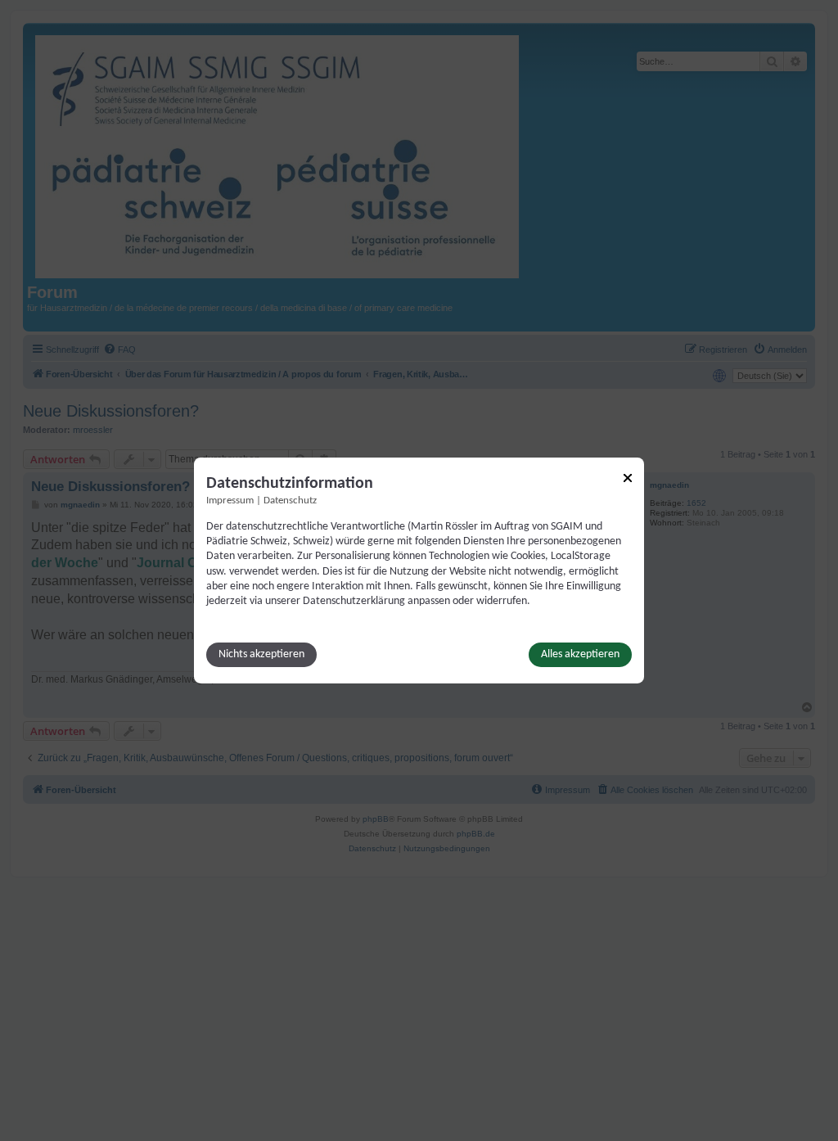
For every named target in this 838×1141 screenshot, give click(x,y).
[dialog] (419, 570)
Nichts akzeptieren (261, 654)
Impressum (230, 501)
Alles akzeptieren (580, 654)
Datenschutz (290, 501)
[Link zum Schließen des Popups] (628, 478)
